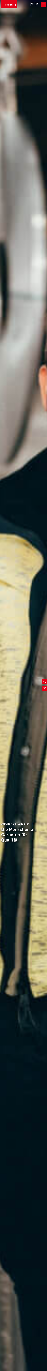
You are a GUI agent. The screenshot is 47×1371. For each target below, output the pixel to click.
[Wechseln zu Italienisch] (37, 4)
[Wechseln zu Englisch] (32, 4)
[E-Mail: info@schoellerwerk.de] (44, 688)
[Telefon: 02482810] (44, 681)
